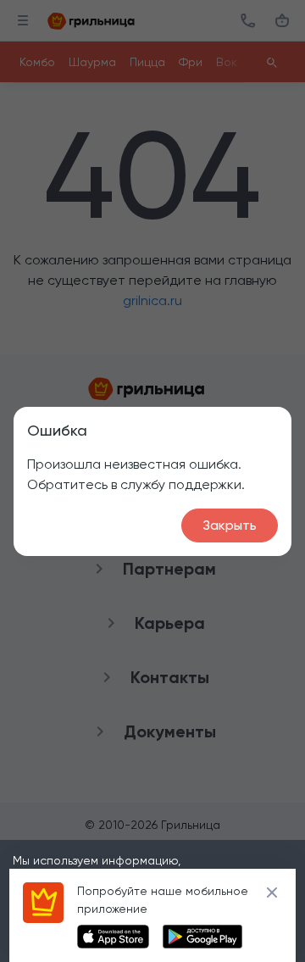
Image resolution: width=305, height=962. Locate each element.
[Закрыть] (272, 892)
